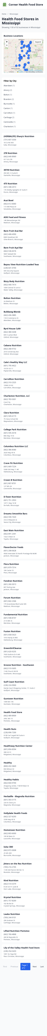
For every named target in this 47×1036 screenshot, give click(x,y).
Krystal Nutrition (12, 897)
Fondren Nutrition (13, 580)
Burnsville (9, 104)
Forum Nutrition (12, 597)
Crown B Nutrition (13, 480)
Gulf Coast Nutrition (14, 681)
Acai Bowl (8, 200)
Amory (8, 90)
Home (4, 14)
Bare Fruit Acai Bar (13, 230)
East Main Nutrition (14, 530)
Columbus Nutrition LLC (16, 446)
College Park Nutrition (15, 429)
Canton (8, 108)
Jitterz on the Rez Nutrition (18, 863)
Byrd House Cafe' (12, 328)
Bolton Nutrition (12, 298)
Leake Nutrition (12, 914)
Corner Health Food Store (26, 4)
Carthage (9, 117)
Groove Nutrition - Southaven (19, 665)
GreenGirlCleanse (12, 648)
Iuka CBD (8, 846)
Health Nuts (10, 729)
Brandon (9, 99)
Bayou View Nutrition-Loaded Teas (21, 264)
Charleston (10, 126)
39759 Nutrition (12, 170)
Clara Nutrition (11, 412)
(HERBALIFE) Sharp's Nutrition (19, 136)
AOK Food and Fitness (15, 217)
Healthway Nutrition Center (18, 745)
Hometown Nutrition (14, 830)
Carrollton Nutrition (14, 379)
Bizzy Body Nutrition (14, 281)
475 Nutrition (10, 183)
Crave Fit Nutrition (13, 463)
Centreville (9, 122)
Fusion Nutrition (12, 631)
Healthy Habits (11, 779)
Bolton (8, 94)
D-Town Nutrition (12, 496)
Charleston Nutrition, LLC (17, 395)
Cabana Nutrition (12, 345)
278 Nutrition (10, 153)
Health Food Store (13, 712)
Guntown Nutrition (13, 698)
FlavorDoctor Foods (13, 547)
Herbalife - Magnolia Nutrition (19, 796)
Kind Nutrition (11, 880)
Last (42, 966)
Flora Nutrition (11, 564)
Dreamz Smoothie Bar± (15, 513)
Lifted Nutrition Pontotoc (17, 931)
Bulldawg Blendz (12, 311)
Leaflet (20, 72)
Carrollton (9, 113)
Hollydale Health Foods (15, 813)
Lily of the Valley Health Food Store (22, 947)
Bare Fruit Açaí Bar (13, 247)
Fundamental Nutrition (16, 614)
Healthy (8, 762)
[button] (28, 51)
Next (35, 966)
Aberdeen (9, 85)
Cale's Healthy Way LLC (15, 362)
